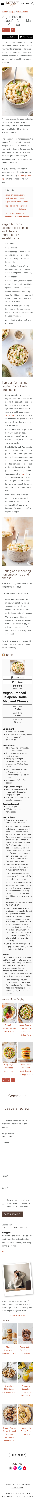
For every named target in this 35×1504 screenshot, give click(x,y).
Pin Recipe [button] (18, 682)
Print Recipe (27, 37)
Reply (4, 1251)
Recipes (12, 12)
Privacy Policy (12, 1484)
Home (4, 12)
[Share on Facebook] (13, 30)
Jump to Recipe (11, 37)
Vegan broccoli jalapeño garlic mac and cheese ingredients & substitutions (16, 198)
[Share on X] (8, 30)
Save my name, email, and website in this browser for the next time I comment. (18, 1203)
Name (5, 1176)
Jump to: (10, 190)
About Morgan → (17, 1315)
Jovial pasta (10, 415)
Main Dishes (22, 12)
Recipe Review (8, 1133)
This (22, 474)
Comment (7, 1142)
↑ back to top (17, 1455)
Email (5, 1188)
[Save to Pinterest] (4, 30)
